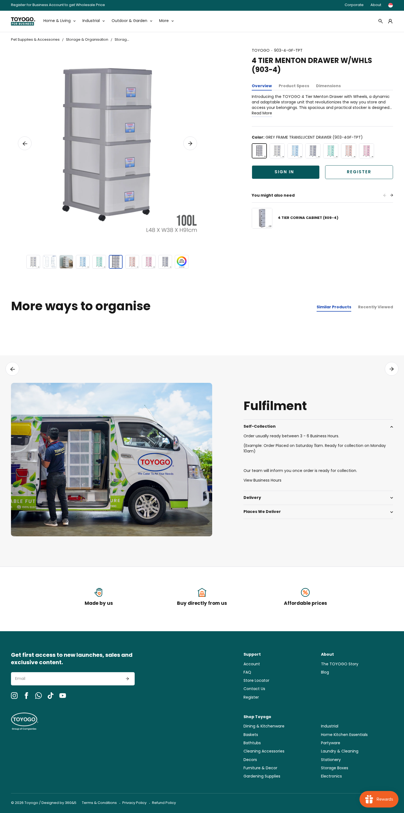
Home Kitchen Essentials (344, 735)
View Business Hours (262, 480)
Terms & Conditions (99, 803)
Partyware (330, 743)
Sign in (284, 172)
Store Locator (256, 681)
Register (359, 172)
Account (251, 664)
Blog (325, 672)
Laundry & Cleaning (339, 751)
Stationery (331, 760)
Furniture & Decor (260, 768)
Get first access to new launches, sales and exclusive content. (71, 659)
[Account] (390, 21)
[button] (25, 143)
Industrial (329, 726)
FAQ (247, 672)
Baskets (250, 735)
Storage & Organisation (87, 40)
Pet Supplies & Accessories (35, 40)
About (375, 5)
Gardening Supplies (261, 776)
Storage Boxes (334, 768)
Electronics (331, 776)
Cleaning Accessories (263, 751)
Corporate (354, 5)
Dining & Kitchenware (263, 726)
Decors (250, 760)
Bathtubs (252, 743)
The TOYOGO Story (339, 664)
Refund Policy (164, 803)
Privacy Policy (134, 803)
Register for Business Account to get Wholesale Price (58, 5)
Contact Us (254, 689)
